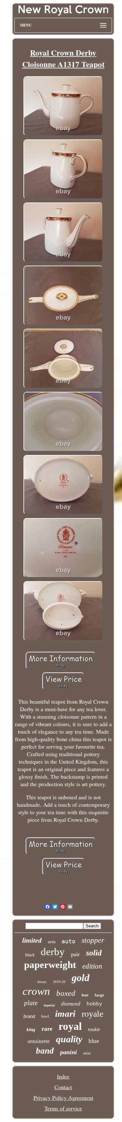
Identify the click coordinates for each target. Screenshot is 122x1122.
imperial (49, 1005)
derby (53, 951)
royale (92, 1014)
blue (94, 1041)
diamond (70, 1004)
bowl (45, 1016)
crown (36, 991)
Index (63, 1076)
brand (29, 1016)
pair (75, 954)
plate (31, 1003)
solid (94, 952)
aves (51, 942)
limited (32, 940)
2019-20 (59, 982)
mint (87, 1053)
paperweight (50, 964)
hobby (94, 1004)
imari (65, 1014)
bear (85, 995)
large (99, 995)
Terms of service (63, 1108)
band (45, 1050)
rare (47, 1028)
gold (80, 977)
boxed (65, 993)
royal (70, 1026)
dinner (42, 982)
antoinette (39, 1041)
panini (68, 1052)
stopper (93, 940)
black (29, 955)
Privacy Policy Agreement (63, 1097)
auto (68, 941)
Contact (63, 1087)
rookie (94, 1029)
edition (92, 966)
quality (69, 1039)
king (31, 1029)
